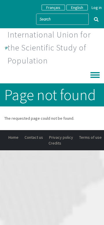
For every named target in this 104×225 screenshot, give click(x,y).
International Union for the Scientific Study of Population (49, 47)
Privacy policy (61, 137)
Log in (97, 7)
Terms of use (90, 137)
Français (53, 7)
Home (13, 137)
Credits (55, 143)
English (77, 7)
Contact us (34, 137)
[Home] (6, 47)
